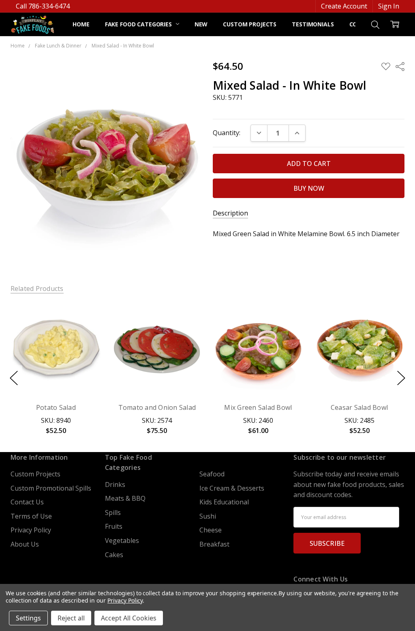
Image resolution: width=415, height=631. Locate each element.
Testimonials (313, 24)
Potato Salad (56, 407)
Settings (28, 618)
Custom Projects (249, 24)
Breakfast (214, 544)
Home (81, 24)
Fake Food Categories (139, 24)
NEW (201, 24)
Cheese (210, 529)
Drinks (115, 484)
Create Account (344, 6)
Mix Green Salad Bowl (258, 407)
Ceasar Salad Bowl (359, 407)
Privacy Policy (31, 529)
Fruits (113, 526)
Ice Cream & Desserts (231, 488)
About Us (25, 544)
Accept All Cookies (128, 618)
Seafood (212, 473)
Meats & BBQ (125, 498)
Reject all (71, 618)
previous (13, 377)
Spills (113, 512)
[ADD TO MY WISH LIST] (85, 332)
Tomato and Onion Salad (157, 407)
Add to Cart (56, 355)
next (401, 377)
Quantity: (226, 132)
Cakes (114, 554)
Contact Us (27, 501)
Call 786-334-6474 (43, 6)
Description (230, 213)
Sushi (207, 516)
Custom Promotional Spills (51, 488)
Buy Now (56, 375)
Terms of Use (31, 516)
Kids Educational (224, 501)
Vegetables (122, 540)
